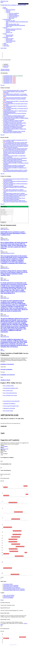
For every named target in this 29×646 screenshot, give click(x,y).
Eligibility (5, 27)
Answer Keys (9, 42)
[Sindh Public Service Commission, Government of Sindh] (13, 5)
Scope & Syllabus (10, 38)
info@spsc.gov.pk (4, 1)
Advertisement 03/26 (9, 76)
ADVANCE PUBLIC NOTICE (7, 253)
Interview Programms (10, 30)
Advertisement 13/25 (9, 80)
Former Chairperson (13, 16)
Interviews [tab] (6, 64)
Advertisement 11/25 (9, 82)
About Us (8, 12)
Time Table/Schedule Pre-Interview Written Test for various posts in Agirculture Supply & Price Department (15, 201)
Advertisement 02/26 (9, 78)
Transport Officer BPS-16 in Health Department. (13, 116)
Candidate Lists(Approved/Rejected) (14, 28)
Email (8, 596)
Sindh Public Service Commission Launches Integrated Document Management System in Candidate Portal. (13, 233)
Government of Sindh (7, 584)
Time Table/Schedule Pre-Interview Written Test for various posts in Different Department (14, 196)
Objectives (8, 10)
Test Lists (8, 31)
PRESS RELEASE (5, 229)
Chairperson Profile (13, 14)
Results (4, 33)
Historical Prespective (10, 9)
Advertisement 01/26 (9, 79)
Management (11, 18)
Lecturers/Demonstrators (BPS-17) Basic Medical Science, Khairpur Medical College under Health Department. (15, 91)
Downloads (5, 37)
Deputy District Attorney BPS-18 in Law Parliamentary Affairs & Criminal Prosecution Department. (15, 159)
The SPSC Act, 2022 (10, 20)
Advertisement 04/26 (13, 75)
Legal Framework (7, 19)
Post (8, 597)
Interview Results (9, 34)
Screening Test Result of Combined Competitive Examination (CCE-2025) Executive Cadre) (13, 121)
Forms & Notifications (10, 41)
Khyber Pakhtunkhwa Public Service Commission (14, 588)
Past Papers (5, 67)
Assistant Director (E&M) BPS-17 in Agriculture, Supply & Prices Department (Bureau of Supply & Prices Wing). (15, 95)
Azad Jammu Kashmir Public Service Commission (14, 590)
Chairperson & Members (14, 15)
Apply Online (6, 45)
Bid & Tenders (9, 39)
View (2, 237)
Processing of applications (6, 369)
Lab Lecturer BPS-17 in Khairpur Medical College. (14, 115)
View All (2, 85)
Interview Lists (9, 32)
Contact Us (5, 44)
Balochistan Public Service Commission (11, 587)
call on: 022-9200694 (23, 3)
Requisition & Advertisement (7, 364)
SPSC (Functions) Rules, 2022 (12, 24)
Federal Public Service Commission (10, 585)
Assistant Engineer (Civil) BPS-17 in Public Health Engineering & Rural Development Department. (14, 166)
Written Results (9, 36)
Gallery (4, 43)
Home (4, 7)
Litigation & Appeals (5, 380)
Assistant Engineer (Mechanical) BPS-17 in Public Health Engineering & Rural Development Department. (15, 171)
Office (8, 595)
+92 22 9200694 (4, 446)
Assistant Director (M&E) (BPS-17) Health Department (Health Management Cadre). (15, 111)
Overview (5, 8)
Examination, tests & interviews (8, 374)
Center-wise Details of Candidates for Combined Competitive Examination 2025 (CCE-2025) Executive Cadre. (15, 187)
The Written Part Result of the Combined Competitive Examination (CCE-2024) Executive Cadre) (14, 123)
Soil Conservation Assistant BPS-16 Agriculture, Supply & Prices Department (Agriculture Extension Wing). (15, 99)
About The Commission (14, 13)
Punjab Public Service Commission (10, 586)
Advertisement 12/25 (9, 81)
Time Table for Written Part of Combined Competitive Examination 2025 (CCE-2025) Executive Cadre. (15, 191)
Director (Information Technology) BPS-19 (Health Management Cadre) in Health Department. (14, 132)
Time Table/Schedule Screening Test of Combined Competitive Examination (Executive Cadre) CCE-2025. (15, 194)
